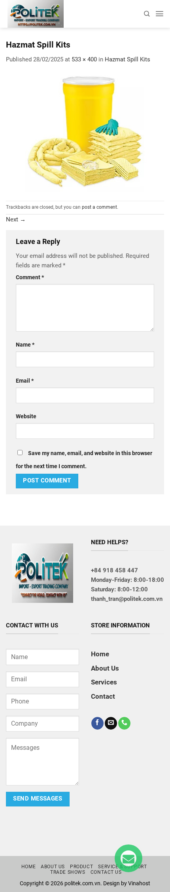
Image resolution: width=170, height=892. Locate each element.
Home (100, 654)
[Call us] (124, 723)
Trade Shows (67, 872)
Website (26, 416)
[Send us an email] (111, 723)
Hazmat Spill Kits (127, 59)
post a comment (99, 207)
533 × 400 (84, 59)
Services (104, 682)
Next (16, 219)
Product (81, 866)
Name (25, 344)
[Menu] (159, 13)
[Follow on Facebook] (97, 723)
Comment (30, 277)
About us (53, 866)
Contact (103, 696)
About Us (105, 668)
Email (25, 380)
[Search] (146, 13)
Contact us (106, 872)
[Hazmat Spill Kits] (85, 131)
